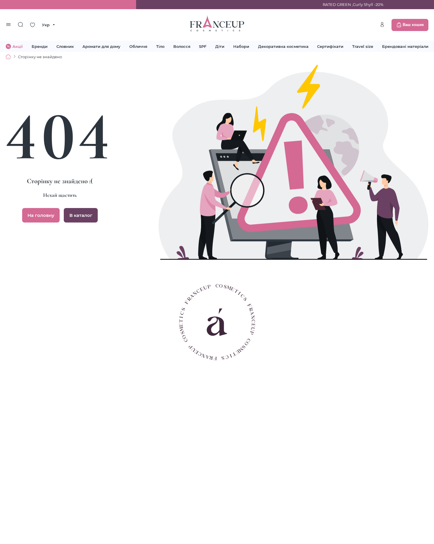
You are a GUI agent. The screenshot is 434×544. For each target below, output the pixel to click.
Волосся (181, 45)
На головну (40, 215)
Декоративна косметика (283, 45)
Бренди (40, 45)
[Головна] (8, 56)
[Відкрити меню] (8, 25)
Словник (65, 45)
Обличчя (138, 45)
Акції (17, 45)
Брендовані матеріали (405, 45)
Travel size (362, 45)
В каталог (80, 215)
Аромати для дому (101, 45)
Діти (219, 45)
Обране (32, 24)
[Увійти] (382, 24)
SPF (202, 45)
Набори (241, 45)
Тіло (160, 45)
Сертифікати (330, 45)
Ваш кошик (413, 24)
